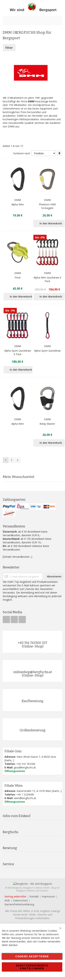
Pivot (18, 277)
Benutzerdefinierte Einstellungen (32, 967)
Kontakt (34, 896)
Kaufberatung (32, 701)
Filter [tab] (9, 48)
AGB (7, 900)
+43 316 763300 (25, 764)
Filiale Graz (13, 751)
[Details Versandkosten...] (17, 556)
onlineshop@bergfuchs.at (32, 672)
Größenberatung (33, 730)
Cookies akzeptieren (32, 956)
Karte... (9, 760)
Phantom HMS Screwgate (47, 206)
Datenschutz (20, 900)
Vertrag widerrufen (15, 896)
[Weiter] (17, 460)
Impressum (48, 896)
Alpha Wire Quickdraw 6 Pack (47, 279)
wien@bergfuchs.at (25, 798)
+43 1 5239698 (25, 794)
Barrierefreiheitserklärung (19, 904)
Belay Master (47, 423)
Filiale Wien (14, 786)
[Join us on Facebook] (7, 618)
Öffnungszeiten (15, 771)
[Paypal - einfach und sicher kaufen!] (9, 506)
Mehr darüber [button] (10, 945)
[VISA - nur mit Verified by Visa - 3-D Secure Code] (35, 506)
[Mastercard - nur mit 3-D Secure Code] (49, 506)
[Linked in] (22, 618)
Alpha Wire (17, 204)
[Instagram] (15, 618)
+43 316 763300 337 (32, 643)
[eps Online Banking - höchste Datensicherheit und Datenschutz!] (22, 506)
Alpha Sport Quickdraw (47, 350)
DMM (17, 200)
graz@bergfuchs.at (25, 767)
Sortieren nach (21, 153)
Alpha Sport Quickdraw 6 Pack (17, 352)
